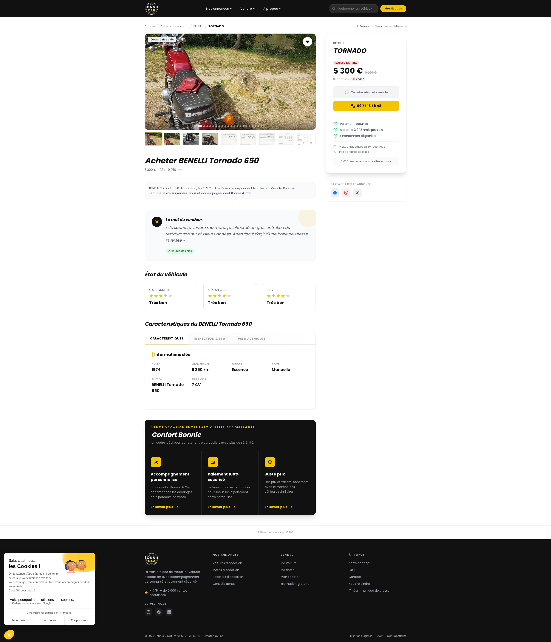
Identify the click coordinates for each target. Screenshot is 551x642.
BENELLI (198, 26)
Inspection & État (211, 338)
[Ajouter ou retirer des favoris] (307, 41)
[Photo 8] (222, 126)
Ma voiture (289, 563)
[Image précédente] (151, 81)
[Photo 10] (228, 126)
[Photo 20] (258, 126)
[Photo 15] (243, 126)
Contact (355, 577)
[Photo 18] (252, 126)
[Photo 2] (204, 126)
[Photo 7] (219, 126)
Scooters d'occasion (228, 577)
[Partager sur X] (357, 192)
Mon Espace (393, 8)
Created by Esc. (214, 636)
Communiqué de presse (371, 590)
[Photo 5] (213, 126)
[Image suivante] (309, 81)
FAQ (352, 570)
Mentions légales (361, 636)
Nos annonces (217, 8)
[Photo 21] (261, 126)
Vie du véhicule (251, 338)
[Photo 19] (255, 126)
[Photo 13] (237, 126)
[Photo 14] (240, 126)
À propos (270, 8)
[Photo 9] (225, 126)
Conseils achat (224, 584)
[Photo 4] (210, 126)
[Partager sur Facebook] (335, 192)
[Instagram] (346, 192)
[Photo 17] (249, 126)
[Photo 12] (234, 126)
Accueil (150, 26)
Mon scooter (290, 577)
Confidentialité (396, 636)
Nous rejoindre (359, 584)
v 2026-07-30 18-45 (187, 636)
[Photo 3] (207, 126)
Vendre (246, 8)
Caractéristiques (166, 338)
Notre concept (360, 563)
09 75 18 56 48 (369, 105)
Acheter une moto (175, 26)
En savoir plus (162, 507)
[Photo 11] (231, 126)
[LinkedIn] (169, 612)
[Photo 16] (246, 126)
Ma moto (287, 570)
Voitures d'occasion (227, 563)
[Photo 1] (200, 126)
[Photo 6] (216, 126)
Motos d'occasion (226, 570)
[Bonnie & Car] (151, 9)
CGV (380, 636)
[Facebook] (159, 612)
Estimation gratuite (295, 584)
